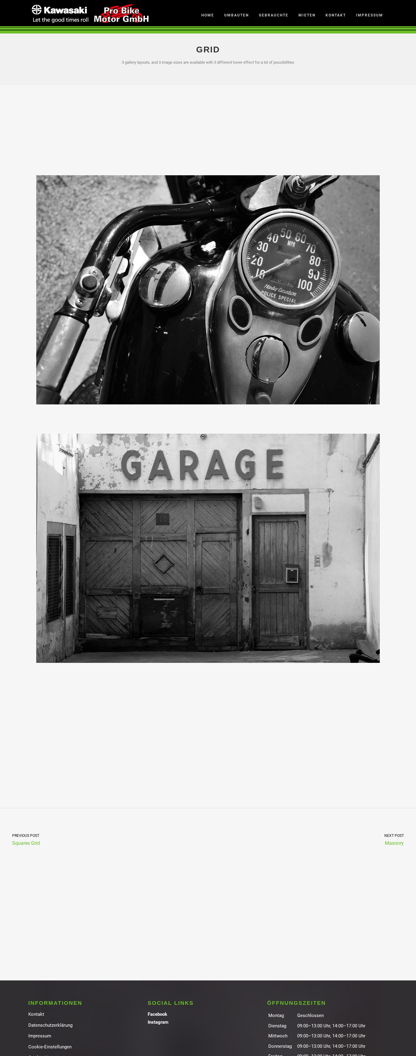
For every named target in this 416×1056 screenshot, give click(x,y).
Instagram (158, 1022)
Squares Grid (26, 840)
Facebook (157, 1014)
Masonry (394, 840)
